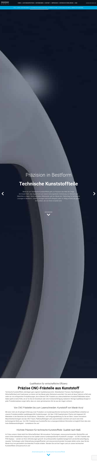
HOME (19, 3)
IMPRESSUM (55, 3)
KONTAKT (47, 3)
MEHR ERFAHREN (48, 212)
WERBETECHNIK (53, 7)
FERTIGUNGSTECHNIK (64, 7)
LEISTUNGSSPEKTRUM (28, 3)
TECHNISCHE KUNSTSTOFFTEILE (39, 7)
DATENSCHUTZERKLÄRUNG (66, 3)
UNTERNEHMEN (39, 3)
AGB (76, 3)
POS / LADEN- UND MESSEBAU (21, 7)
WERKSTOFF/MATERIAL (77, 7)
